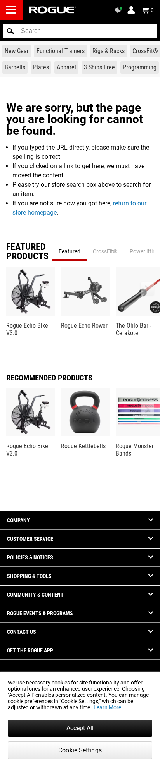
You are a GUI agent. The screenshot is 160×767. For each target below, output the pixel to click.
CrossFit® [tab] (105, 251)
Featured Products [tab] (27, 251)
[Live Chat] (119, 10)
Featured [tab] (69, 251)
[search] (80, 31)
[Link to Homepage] (52, 10)
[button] (10, 31)
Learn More (107, 707)
